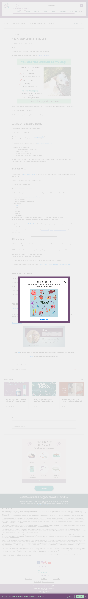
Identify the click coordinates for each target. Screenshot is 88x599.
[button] (65, 282)
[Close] (86, 596)
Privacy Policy (40, 596)
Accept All (79, 596)
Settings (71, 596)
